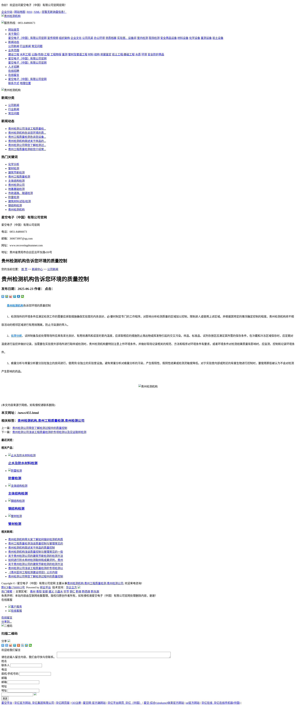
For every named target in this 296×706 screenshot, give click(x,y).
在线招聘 (13, 70)
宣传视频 (52, 38)
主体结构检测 (16, 180)
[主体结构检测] (17, 485)
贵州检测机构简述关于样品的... (27, 141)
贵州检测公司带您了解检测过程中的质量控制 (39, 428)
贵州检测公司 (16, 184)
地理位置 (25, 83)
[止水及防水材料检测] (22, 455)
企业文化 (76, 38)
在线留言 (13, 75)
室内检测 (142, 38)
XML (37, 11)
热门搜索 (6, 591)
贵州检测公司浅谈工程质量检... (27, 128)
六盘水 (59, 591)
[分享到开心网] (18, 645)
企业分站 (6, 11)
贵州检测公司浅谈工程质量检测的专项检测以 (35, 568)
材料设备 (182, 38)
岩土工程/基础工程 (123, 54)
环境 (144, 54)
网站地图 (19, 11)
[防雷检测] (15, 470)
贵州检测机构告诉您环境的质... (27, 132)
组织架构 (64, 38)
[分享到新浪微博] (10, 296)
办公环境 (99, 38)
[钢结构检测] (16, 500)
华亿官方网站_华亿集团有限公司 (34, 702)
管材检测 (13, 168)
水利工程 (25, 54)
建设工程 (13, 54)
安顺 (45, 591)
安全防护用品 (156, 54)
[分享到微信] (22, 296)
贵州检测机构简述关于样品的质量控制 (31, 547)
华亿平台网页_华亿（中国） (125, 702)
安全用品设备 (168, 38)
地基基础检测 (16, 189)
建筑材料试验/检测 (19, 201)
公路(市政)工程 (41, 54)
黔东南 (95, 591)
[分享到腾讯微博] (14, 296)
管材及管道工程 (77, 54)
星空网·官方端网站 (94, 702)
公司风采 (87, 38)
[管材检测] (15, 516)
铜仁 (72, 591)
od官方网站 (193, 702)
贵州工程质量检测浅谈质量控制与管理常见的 (35, 543)
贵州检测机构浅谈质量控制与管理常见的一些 (35, 551)
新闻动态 (13, 42)
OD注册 (76, 702)
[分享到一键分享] (6, 645)
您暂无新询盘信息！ (54, 11)
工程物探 (55, 54)
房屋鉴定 (105, 54)
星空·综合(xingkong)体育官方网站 (164, 702)
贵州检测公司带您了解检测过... (27, 145)
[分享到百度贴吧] (22, 645)
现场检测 (154, 38)
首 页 (24, 269)
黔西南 (86, 591)
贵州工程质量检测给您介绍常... (27, 149)
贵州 (32, 591)
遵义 (51, 591)
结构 (97, 54)
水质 (138, 54)
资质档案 (111, 38)
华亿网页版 (63, 702)
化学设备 (194, 38)
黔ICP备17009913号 (13, 587)
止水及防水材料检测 (23, 463)
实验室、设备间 (126, 38)
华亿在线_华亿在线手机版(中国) (220, 702)
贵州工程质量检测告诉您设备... (27, 136)
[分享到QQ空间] (6, 296)
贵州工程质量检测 (19, 176)
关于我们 (13, 33)
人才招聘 (13, 66)
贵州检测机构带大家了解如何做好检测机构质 (35, 539)
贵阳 (39, 591)
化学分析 (13, 164)
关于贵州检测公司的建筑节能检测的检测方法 (35, 555)
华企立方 (71, 587)
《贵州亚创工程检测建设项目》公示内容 (33, 572)
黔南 (78, 591)
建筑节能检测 (16, 172)
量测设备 (206, 38)
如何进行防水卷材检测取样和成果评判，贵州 (35, 560)
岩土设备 (217, 38)
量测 (64, 54)
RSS (29, 11)
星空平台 (6, 702)
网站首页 (13, 29)
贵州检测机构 (16, 209)
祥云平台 (45, 587)
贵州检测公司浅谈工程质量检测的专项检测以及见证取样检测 (49, 432)
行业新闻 (25, 46)
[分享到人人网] (18, 296)
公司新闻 (13, 46)
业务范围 (13, 50)
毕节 (66, 591)
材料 (91, 54)
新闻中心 (37, 269)
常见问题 (37, 46)
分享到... (6, 621)
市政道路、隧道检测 (20, 193)
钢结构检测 (15, 205)
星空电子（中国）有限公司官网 (27, 38)
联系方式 (13, 83)
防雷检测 (13, 197)
